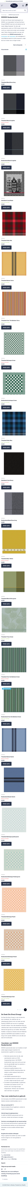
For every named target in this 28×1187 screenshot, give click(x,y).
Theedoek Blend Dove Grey (8, 82)
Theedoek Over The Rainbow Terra (10, 320)
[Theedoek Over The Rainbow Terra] (14, 303)
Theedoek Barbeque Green (8, 360)
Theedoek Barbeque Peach (8, 916)
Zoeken (25, 10)
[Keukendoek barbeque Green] (14, 384)
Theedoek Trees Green (7, 636)
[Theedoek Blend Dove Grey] (14, 65)
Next (25, 1009)
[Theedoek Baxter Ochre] (14, 264)
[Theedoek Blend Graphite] (14, 104)
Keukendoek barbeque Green (9, 400)
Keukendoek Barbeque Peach (9, 956)
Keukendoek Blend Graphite (8, 160)
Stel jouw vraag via (10, 1159)
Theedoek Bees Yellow (7, 558)
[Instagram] (1, 1169)
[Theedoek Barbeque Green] (14, 344)
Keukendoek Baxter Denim (8, 796)
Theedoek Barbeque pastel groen (10, 836)
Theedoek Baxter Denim (7, 756)
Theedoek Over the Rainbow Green (10, 676)
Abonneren (25, 1179)
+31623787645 (6, 1155)
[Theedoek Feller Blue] (14, 423)
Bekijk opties (6, 87)
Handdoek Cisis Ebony (7, 480)
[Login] (23, 5)
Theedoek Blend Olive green (8, 598)
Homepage (4, 14)
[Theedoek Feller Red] (14, 224)
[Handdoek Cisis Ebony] (14, 463)
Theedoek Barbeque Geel (8, 996)
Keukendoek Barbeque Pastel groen (10, 876)
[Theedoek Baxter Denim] (14, 740)
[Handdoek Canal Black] (14, 184)
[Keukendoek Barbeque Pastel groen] (14, 860)
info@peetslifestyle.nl (8, 1157)
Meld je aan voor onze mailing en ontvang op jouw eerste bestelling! (10, 1173)
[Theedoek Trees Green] (14, 620)
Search (3, 1163)
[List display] (26, 49)
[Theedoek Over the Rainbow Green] (14, 660)
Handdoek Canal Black (7, 200)
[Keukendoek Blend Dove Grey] (14, 503)
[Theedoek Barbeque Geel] (14, 980)
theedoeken (12, 36)
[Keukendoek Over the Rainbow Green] (14, 700)
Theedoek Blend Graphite (8, 120)
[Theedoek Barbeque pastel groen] (14, 820)
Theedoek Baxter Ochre (7, 280)
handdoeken (4, 36)
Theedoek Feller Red (6, 240)
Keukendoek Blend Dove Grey (9, 520)
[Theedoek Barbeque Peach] (14, 900)
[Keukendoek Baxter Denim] (14, 780)
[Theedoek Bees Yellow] (14, 542)
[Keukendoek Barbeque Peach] (14, 940)
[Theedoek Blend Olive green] (14, 582)
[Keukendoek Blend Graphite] (14, 144)
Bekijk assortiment (2, 5)
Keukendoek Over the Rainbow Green (11, 716)
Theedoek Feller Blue (6, 440)
